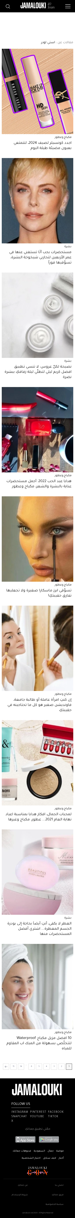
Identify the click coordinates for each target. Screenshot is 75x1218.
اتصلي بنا (59, 1185)
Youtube (37, 1116)
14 (21, 1067)
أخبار (61, 1158)
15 (13, 1067)
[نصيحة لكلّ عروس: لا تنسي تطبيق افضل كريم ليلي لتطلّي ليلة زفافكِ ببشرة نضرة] (37, 315)
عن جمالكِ (23, 1185)
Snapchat (19, 1116)
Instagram (19, 1112)
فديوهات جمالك (22, 1151)
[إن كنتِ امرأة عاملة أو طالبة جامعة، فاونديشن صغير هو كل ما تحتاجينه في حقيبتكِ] (37, 648)
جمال (51, 1151)
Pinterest (38, 1112)
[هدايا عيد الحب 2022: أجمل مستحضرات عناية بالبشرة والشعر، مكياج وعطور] (37, 429)
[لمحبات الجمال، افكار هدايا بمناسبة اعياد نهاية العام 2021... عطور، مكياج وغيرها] (37, 762)
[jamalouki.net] (37, 6)
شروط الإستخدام (20, 1195)
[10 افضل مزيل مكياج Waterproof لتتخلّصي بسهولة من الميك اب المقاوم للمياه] (37, 986)
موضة (60, 1151)
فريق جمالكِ (57, 1195)
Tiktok (53, 1116)
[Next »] (6, 1067)
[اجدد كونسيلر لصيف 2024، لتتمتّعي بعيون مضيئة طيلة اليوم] (37, 91)
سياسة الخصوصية (54, 1204)
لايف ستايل (49, 1158)
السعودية (39, 1151)
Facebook (56, 1112)
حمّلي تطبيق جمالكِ (37, 1129)
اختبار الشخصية (31, 1158)
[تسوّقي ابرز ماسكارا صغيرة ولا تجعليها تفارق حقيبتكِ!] (37, 539)
